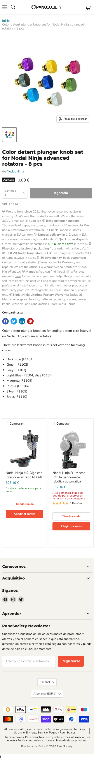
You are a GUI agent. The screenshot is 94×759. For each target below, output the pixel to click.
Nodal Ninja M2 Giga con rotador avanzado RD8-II (24, 475)
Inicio (6, 21)
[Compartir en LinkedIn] (22, 321)
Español (45, 682)
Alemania (44, 694)
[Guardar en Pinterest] (30, 321)
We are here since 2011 (23, 211)
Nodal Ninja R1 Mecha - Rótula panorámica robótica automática (70, 477)
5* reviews (71, 225)
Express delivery (49, 235)
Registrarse (70, 661)
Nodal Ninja (15, 171)
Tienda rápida (25, 504)
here (18, 276)
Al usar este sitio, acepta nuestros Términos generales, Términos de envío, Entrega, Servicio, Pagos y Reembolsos (44, 731)
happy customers (33, 225)
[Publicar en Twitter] (13, 321)
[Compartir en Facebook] (5, 321)
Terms (71, 304)
